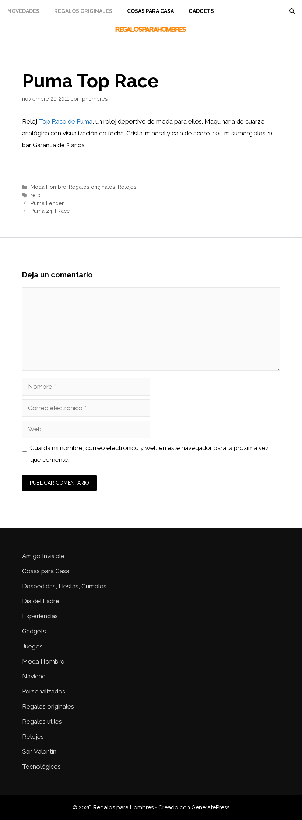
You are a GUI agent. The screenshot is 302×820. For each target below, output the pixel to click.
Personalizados (43, 691)
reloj (36, 195)
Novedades (23, 11)
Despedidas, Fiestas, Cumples (64, 586)
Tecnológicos (41, 766)
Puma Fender (47, 203)
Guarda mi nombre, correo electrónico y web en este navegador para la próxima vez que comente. (149, 453)
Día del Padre (40, 601)
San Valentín (39, 751)
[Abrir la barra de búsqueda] (292, 11)
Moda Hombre (48, 187)
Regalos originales (92, 187)
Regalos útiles (42, 721)
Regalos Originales (83, 11)
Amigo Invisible (43, 556)
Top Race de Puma (65, 121)
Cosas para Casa (150, 11)
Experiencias (40, 616)
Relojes (127, 187)
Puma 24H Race (50, 211)
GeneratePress (210, 807)
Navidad (34, 676)
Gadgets (201, 11)
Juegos (32, 646)
